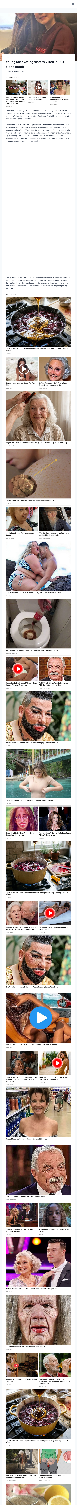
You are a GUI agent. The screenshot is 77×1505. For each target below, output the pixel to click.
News (7, 58)
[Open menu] (73, 4)
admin (10, 71)
